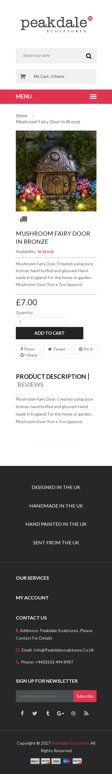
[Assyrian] (56, 24)
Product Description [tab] (51, 376)
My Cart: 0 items (49, 76)
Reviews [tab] (30, 384)
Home (21, 115)
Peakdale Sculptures (70, 743)
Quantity (24, 312)
